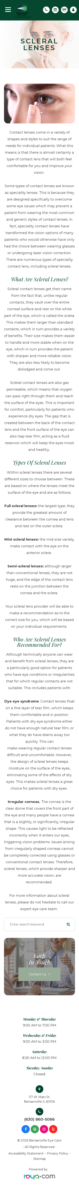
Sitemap (39, 1159)
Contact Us (37, 974)
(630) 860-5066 (39, 1119)
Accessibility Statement (26, 1153)
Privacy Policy (57, 1153)
